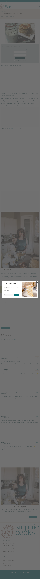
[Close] (37, 282)
